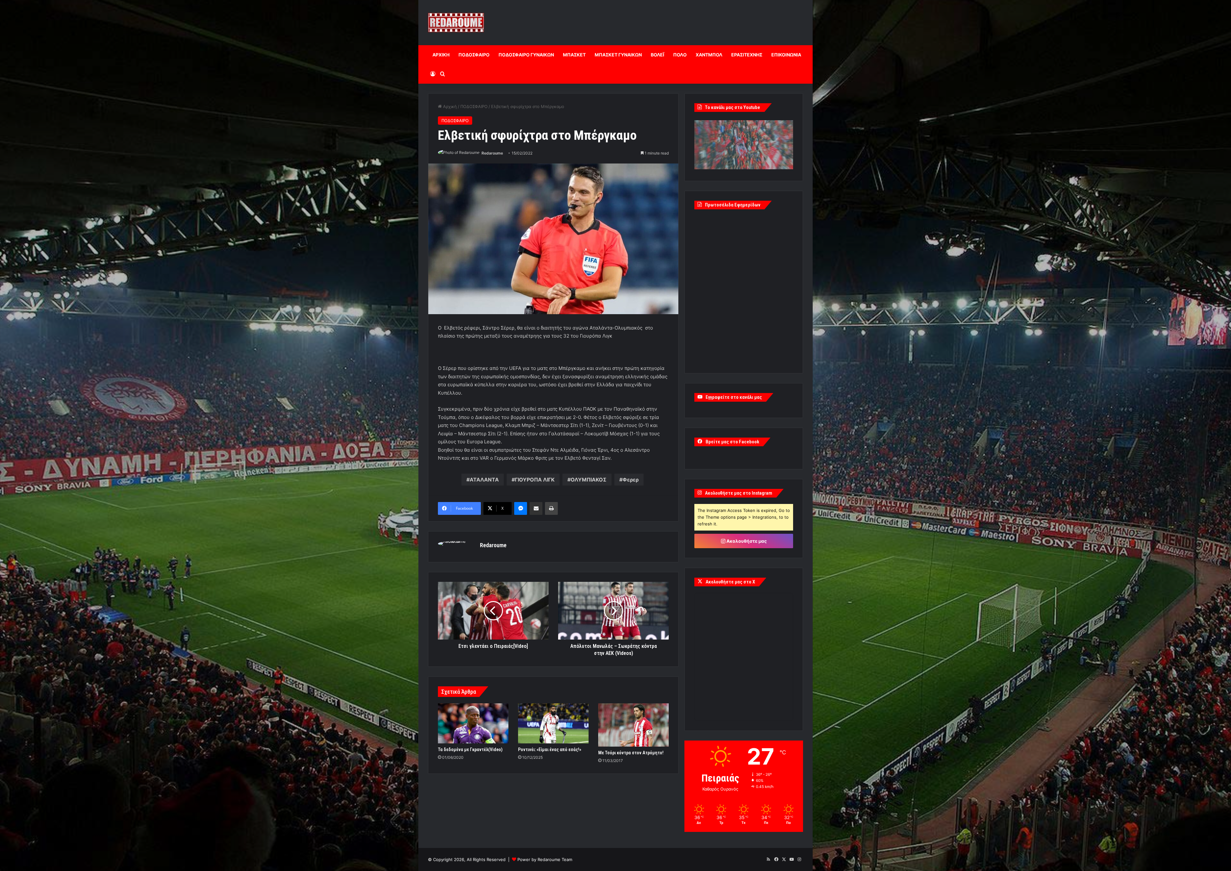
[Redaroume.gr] (456, 22)
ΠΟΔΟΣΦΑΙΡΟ (474, 54)
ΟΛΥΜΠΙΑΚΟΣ (589, 479)
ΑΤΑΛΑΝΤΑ (484, 479)
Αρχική (449, 106)
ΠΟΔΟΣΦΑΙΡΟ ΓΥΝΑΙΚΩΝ (526, 54)
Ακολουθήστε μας (746, 541)
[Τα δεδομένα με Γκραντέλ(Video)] (473, 723)
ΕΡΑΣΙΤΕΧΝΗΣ (746, 54)
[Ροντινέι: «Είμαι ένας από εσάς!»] (553, 723)
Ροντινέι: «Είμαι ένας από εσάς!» (549, 749)
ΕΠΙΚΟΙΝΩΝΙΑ (786, 54)
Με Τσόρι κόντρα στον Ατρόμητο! (631, 752)
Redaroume (492, 153)
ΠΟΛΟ (680, 54)
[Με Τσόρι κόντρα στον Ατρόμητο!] (633, 725)
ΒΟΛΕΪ (657, 54)
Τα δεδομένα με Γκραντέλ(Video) (470, 749)
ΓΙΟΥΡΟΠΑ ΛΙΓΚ (535, 479)
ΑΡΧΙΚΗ (440, 54)
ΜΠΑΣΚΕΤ (574, 54)
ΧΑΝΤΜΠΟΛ (709, 54)
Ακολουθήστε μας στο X (730, 582)
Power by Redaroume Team (544, 859)
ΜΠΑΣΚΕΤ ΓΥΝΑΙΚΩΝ (618, 54)
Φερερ (631, 479)
